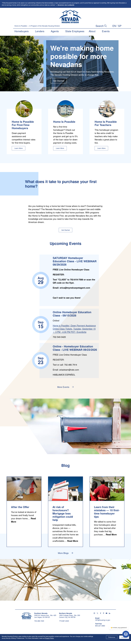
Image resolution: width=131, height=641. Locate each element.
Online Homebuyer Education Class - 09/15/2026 (72, 313)
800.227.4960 (100, 626)
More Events (63, 386)
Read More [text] (72, 540)
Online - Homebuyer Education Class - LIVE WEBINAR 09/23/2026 (75, 348)
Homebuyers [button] (21, 31)
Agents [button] (55, 31)
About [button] (92, 31)
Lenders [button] (39, 31)
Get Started (58, 80)
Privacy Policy (49, 638)
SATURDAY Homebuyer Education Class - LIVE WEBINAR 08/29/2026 (75, 261)
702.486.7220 (39, 621)
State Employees (74, 31)
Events (106, 31)
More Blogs (63, 552)
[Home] (70, 16)
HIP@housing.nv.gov (102, 620)
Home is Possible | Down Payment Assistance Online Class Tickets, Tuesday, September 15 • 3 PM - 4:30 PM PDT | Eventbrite (74, 328)
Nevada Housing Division (26, 615)
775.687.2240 (64, 621)
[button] (114, 26)
